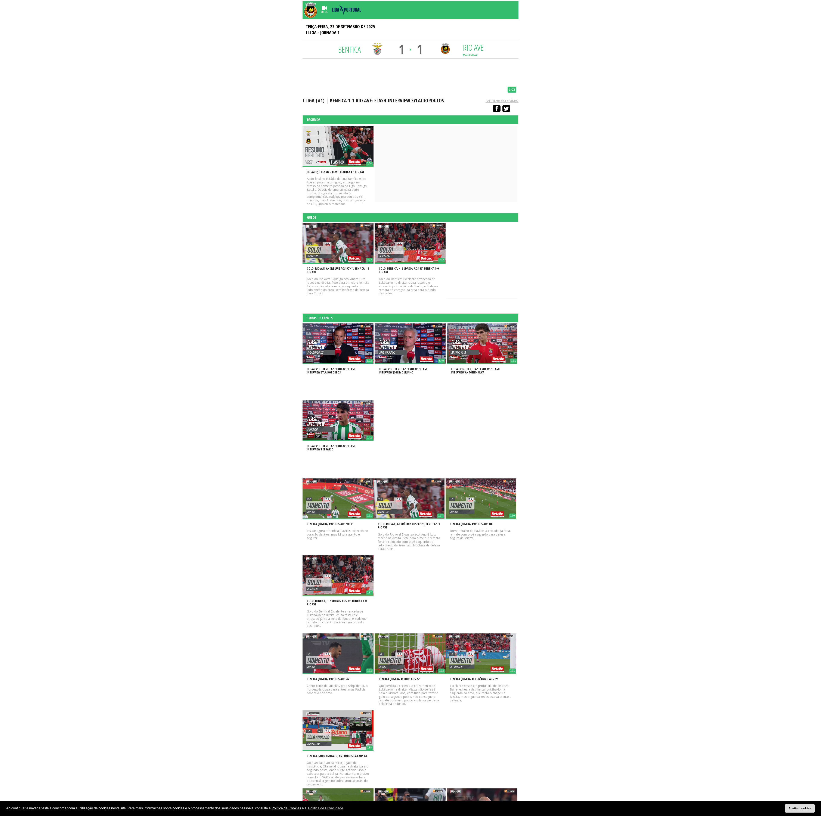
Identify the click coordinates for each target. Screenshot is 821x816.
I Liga (311, 32)
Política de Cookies (286, 808)
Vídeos (324, 12)
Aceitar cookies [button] (800, 808)
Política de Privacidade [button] (325, 808)
